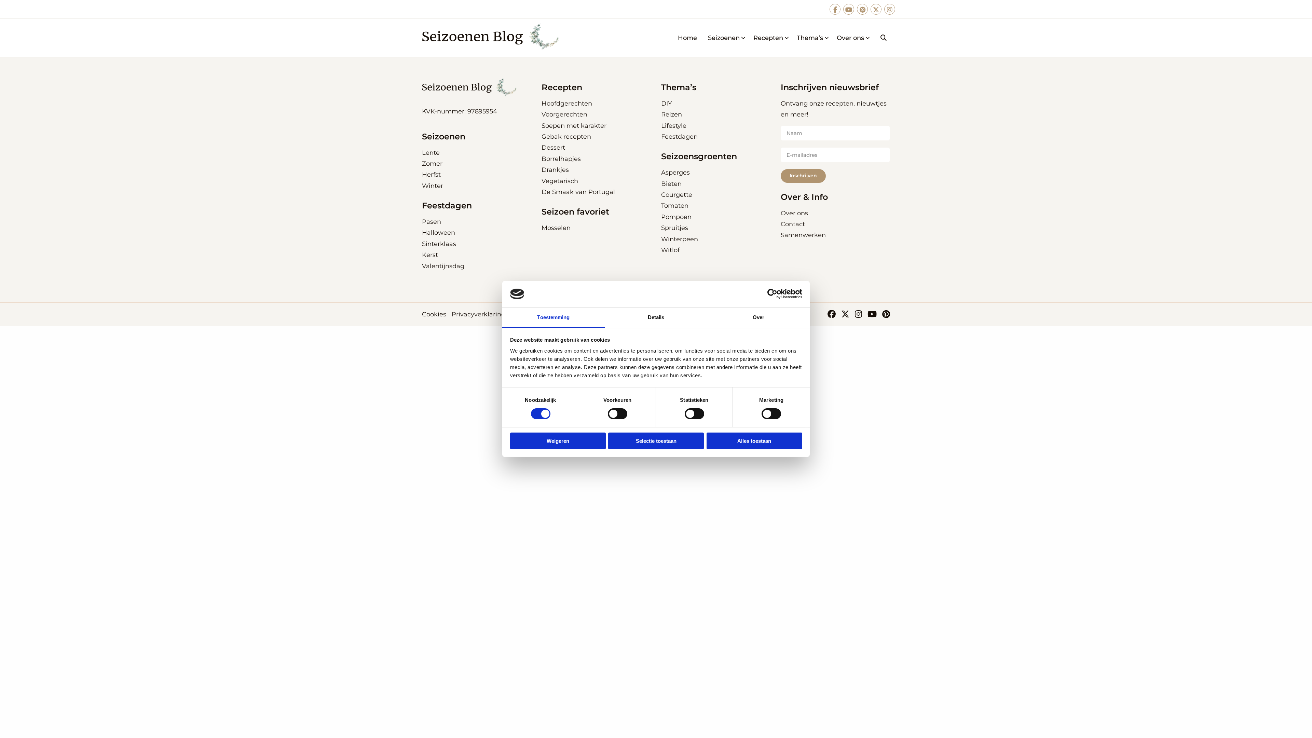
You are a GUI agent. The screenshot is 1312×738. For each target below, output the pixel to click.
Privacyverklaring (478, 314)
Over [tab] (758, 317)
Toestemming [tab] (553, 317)
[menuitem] (687, 37)
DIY (666, 103)
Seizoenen (724, 38)
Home (687, 38)
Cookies (434, 314)
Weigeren (558, 441)
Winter (432, 186)
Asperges (675, 172)
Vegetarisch (560, 181)
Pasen (431, 222)
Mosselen (556, 228)
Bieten (671, 184)
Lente (431, 152)
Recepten (768, 38)
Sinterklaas (439, 244)
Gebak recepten (566, 136)
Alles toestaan (754, 441)
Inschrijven (803, 176)
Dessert (553, 147)
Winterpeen (679, 239)
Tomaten (674, 205)
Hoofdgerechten (567, 103)
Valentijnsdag (443, 266)
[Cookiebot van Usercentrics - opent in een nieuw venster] (772, 294)
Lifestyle (673, 125)
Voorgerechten (564, 114)
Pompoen (676, 217)
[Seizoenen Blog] (492, 38)
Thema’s (810, 38)
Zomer (432, 163)
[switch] (617, 413)
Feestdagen (679, 136)
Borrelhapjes (561, 159)
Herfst (431, 174)
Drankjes (555, 170)
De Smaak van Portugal (578, 192)
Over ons (850, 38)
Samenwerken (803, 235)
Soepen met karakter (574, 125)
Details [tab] (656, 317)
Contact (793, 224)
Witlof (670, 250)
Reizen (671, 114)
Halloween (438, 232)
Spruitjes (674, 228)
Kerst (430, 255)
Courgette (676, 195)
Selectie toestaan (656, 441)
